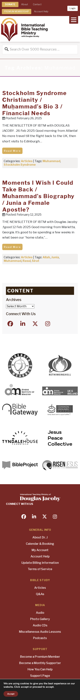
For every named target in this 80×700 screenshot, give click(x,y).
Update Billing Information (40, 563)
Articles (27, 161)
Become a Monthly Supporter (40, 663)
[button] (73, 19)
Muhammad (51, 161)
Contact (37, 4)
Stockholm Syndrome (20, 164)
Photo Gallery (40, 619)
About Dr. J (40, 537)
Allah (46, 257)
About (24, 4)
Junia (55, 257)
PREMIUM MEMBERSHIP (16, 11)
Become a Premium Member (40, 656)
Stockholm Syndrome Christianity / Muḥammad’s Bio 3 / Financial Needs (34, 103)
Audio (40, 612)
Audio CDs (40, 625)
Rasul (27, 261)
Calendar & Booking (40, 544)
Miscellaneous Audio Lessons (40, 631)
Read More (12, 150)
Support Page (40, 675)
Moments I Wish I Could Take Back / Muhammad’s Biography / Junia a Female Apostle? (38, 196)
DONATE (10, 4)
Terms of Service (40, 569)
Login (73, 8)
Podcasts (40, 638)
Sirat (35, 261)
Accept (10, 693)
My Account (40, 550)
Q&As (40, 594)
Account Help (41, 11)
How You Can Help (40, 669)
